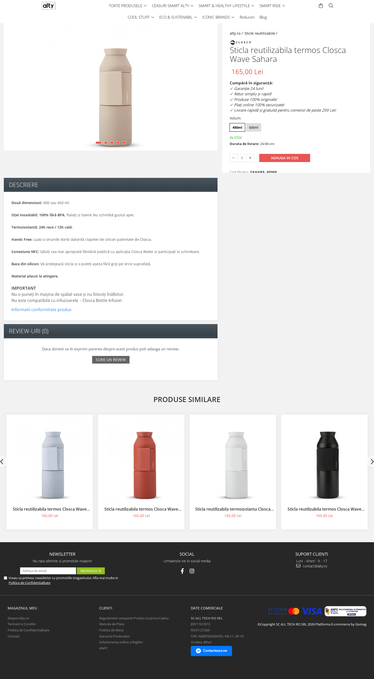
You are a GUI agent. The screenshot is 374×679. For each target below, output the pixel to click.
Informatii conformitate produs (41, 309)
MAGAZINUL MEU (22, 608)
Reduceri (247, 17)
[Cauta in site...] (331, 5)
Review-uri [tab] (28, 331)
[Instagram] (192, 571)
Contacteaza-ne (215, 651)
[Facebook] (182, 571)
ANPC (103, 648)
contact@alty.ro (314, 566)
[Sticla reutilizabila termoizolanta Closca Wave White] (233, 458)
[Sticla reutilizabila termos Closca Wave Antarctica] (49, 458)
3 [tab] (112, 142)
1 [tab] (98, 142)
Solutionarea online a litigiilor (121, 642)
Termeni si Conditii (22, 624)
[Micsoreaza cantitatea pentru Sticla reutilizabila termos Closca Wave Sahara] (233, 158)
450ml (237, 127)
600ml (253, 127)
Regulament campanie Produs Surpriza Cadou (134, 618)
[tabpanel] (111, 87)
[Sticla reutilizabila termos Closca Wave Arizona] (141, 458)
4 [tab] (118, 142)
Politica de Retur (111, 630)
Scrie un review (111, 359)
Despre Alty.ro (18, 618)
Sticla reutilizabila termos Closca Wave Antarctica (50, 509)
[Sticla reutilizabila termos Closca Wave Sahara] (111, 87)
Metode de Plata (111, 624)
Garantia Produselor (114, 636)
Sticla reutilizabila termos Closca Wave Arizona (141, 509)
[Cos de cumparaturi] (320, 5)
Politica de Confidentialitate (29, 582)
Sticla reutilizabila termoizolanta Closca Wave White (232, 509)
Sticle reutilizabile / (261, 33)
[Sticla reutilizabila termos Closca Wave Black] (324, 458)
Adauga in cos (284, 157)
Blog (263, 17)
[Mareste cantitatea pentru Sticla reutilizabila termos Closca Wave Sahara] (250, 158)
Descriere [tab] (23, 185)
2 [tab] (106, 142)
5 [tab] (124, 142)
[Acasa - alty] (58, 5)
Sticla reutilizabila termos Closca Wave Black (324, 509)
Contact (14, 636)
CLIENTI (105, 608)
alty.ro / (237, 33)
